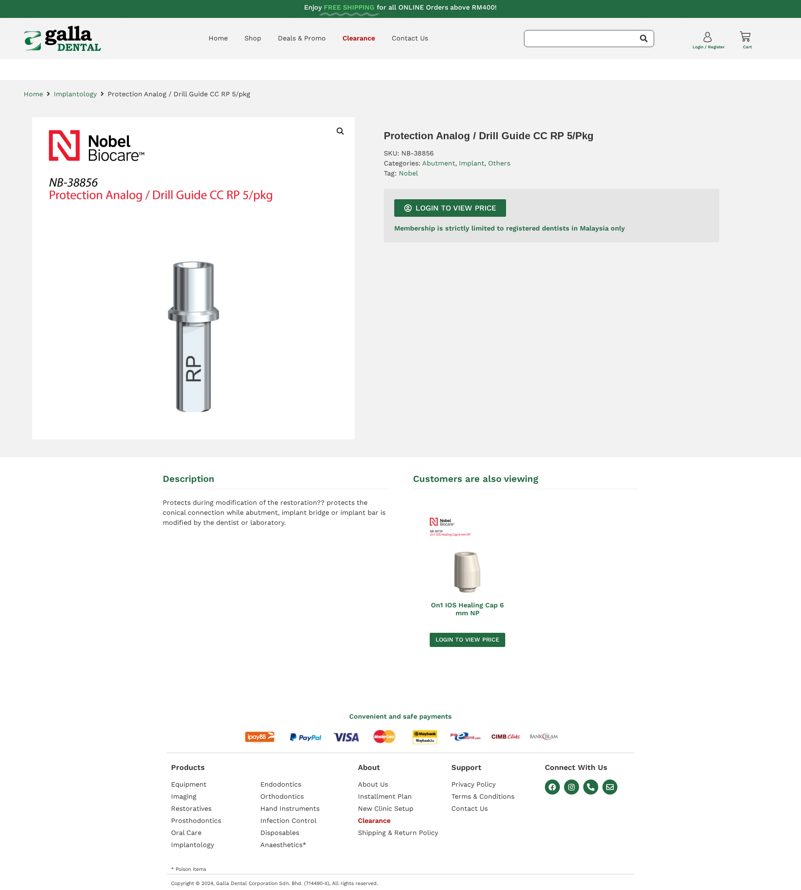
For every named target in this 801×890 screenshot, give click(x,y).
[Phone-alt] (590, 787)
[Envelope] (609, 787)
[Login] (708, 39)
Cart (747, 47)
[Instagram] (571, 787)
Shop (252, 38)
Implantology (75, 94)
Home (218, 38)
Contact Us (410, 38)
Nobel (408, 173)
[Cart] (745, 36)
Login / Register (709, 47)
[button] (340, 131)
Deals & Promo (302, 38)
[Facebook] (552, 787)
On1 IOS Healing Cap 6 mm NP (467, 609)
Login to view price (467, 639)
